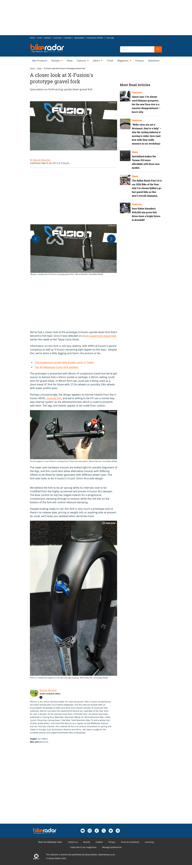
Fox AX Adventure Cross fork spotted (56, 367)
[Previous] (35, 238)
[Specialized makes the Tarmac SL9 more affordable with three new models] (125, 155)
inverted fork (53, 398)
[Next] (111, 238)
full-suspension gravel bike (100, 335)
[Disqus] (76, 788)
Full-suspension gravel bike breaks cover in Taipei (64, 362)
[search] (158, 49)
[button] (73, 250)
